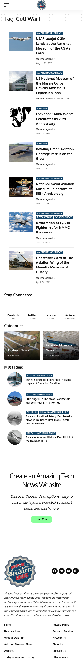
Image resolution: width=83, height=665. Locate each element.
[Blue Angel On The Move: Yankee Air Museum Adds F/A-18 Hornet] (14, 398)
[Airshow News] (22, 345)
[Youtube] (70, 310)
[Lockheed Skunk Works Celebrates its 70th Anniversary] (21, 117)
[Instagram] (51, 310)
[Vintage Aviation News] (41, 5)
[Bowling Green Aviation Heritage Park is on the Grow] (21, 152)
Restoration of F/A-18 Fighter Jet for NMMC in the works (54, 228)
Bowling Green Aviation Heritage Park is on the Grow (55, 154)
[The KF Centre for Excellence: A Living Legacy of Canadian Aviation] (14, 379)
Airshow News (18, 350)
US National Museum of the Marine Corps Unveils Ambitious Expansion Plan (55, 85)
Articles (42, 109)
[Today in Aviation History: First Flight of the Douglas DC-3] (14, 437)
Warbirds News (63, 217)
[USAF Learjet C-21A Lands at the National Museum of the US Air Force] (21, 41)
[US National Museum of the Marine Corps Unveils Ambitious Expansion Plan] (21, 81)
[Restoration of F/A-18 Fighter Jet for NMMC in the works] (21, 222)
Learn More (41, 519)
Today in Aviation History (54, 412)
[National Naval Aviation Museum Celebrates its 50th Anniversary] (21, 187)
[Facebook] (13, 310)
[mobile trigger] (7, 5)
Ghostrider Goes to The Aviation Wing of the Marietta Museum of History (54, 265)
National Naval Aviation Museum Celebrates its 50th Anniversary (55, 189)
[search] (76, 5)
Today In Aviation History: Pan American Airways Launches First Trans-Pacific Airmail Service (50, 420)
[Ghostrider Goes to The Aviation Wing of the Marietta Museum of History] (21, 260)
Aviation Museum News (49, 33)
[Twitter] (32, 310)
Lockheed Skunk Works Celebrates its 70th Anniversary (54, 119)
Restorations (44, 217)
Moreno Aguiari (44, 58)
